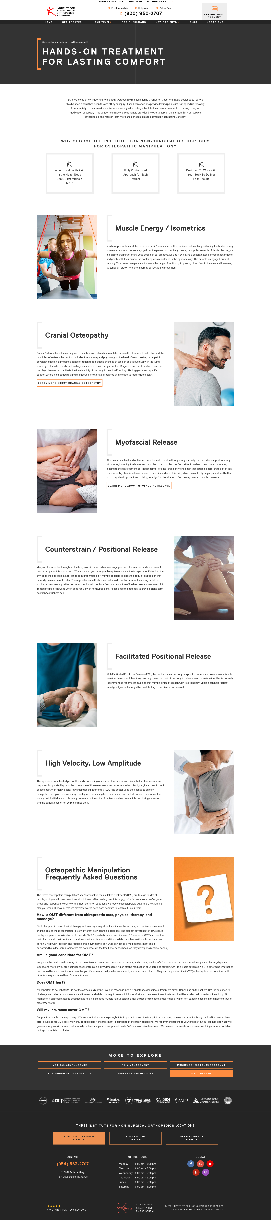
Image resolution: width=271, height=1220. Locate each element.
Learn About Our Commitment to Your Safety (134, 1)
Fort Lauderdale (119, 8)
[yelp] (196, 1172)
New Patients (166, 22)
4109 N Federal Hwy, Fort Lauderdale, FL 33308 (73, 1174)
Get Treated (72, 22)
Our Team (101, 22)
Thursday (124, 1177)
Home (48, 22)
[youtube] (210, 1163)
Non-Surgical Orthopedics (70, 1073)
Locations (215, 22)
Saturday (124, 1186)
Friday (122, 1182)
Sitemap (199, 1209)
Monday (123, 1163)
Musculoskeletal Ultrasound (201, 1065)
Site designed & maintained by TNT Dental (145, 1207)
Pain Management (135, 1065)
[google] (200, 1163)
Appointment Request (214, 15)
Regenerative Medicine (135, 1073)
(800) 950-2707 (143, 13)
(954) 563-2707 (73, 1164)
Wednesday (126, 1173)
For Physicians (134, 22)
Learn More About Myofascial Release (139, 486)
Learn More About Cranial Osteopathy (69, 383)
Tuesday (124, 1168)
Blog (193, 22)
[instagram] (206, 1172)
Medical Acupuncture (70, 1065)
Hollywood (143, 8)
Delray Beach (166, 8)
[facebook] (191, 1163)
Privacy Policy (215, 1209)
